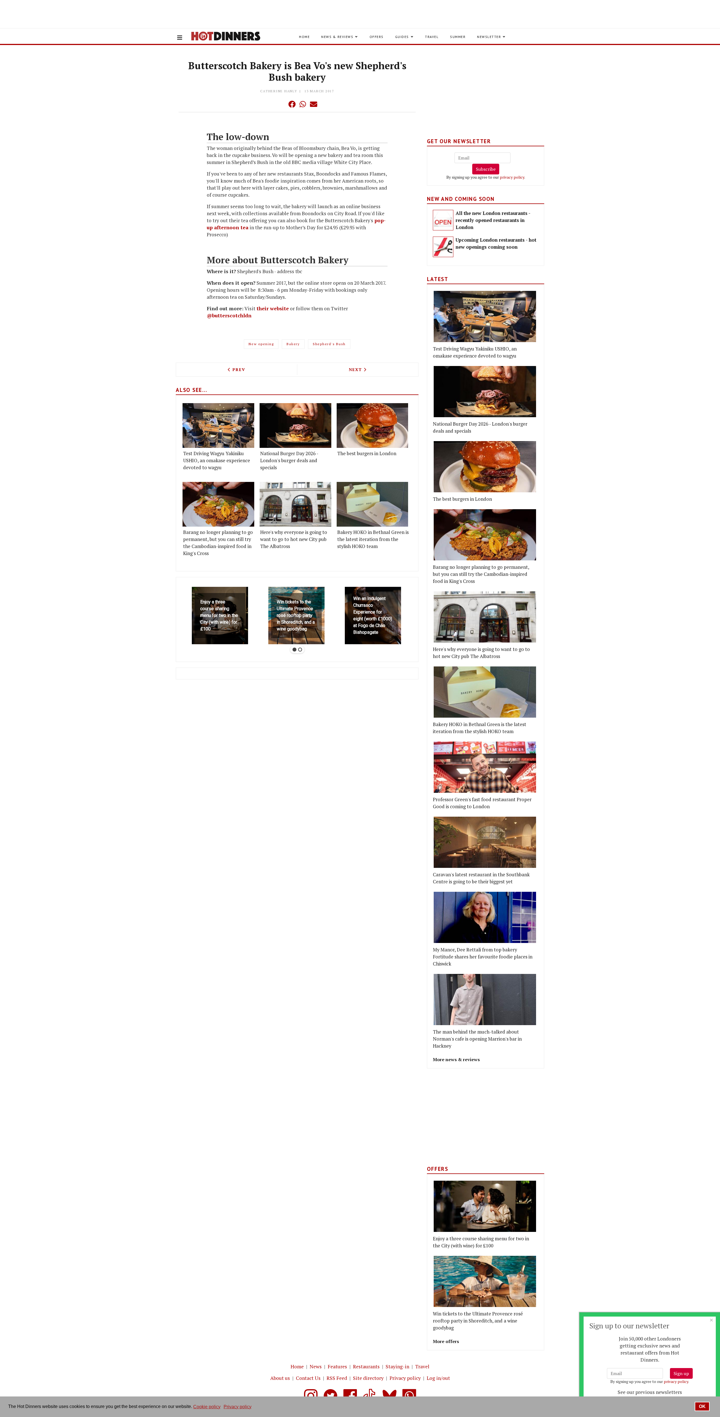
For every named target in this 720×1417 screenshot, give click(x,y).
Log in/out (438, 1378)
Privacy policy (405, 1378)
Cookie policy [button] (206, 1406)
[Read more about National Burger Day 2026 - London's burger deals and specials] (295, 425)
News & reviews (337, 37)
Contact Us (308, 1378)
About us (280, 1378)
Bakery (293, 344)
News (316, 1366)
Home (304, 37)
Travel (431, 37)
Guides (402, 37)
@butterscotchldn (229, 315)
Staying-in (397, 1366)
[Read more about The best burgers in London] (372, 425)
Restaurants (366, 1366)
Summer (457, 37)
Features (337, 1366)
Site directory (368, 1378)
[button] (280, 104)
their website (272, 308)
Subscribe (486, 169)
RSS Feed (337, 1378)
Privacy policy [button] (237, 1406)
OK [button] (702, 1406)
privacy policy (512, 177)
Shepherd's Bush (329, 344)
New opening (261, 344)
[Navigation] (179, 37)
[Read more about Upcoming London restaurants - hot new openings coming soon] (443, 247)
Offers (377, 37)
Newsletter (489, 37)
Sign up (681, 1373)
